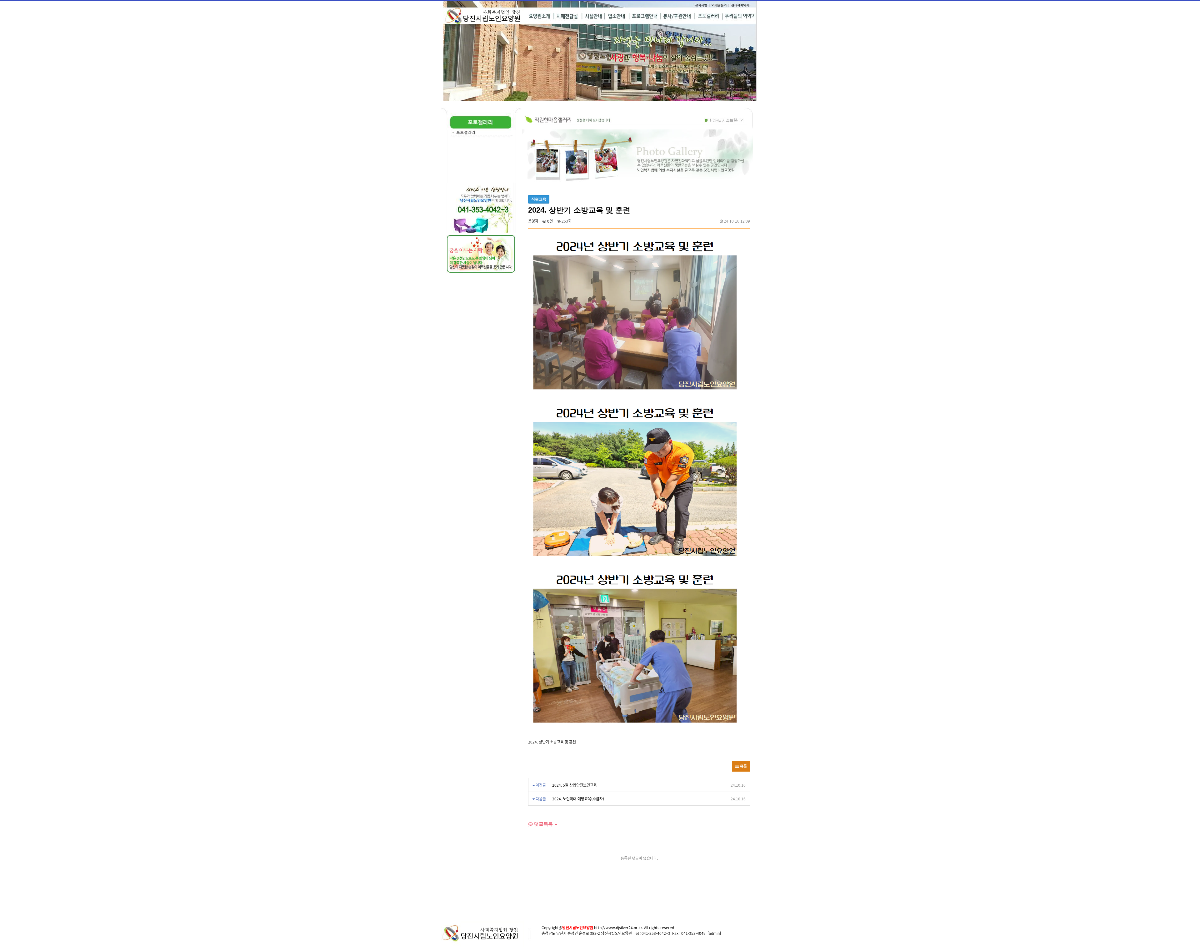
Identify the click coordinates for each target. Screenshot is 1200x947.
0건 (549, 221)
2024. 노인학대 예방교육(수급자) (578, 798)
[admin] (714, 933)
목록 (743, 766)
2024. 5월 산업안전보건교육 (574, 785)
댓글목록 (543, 824)
